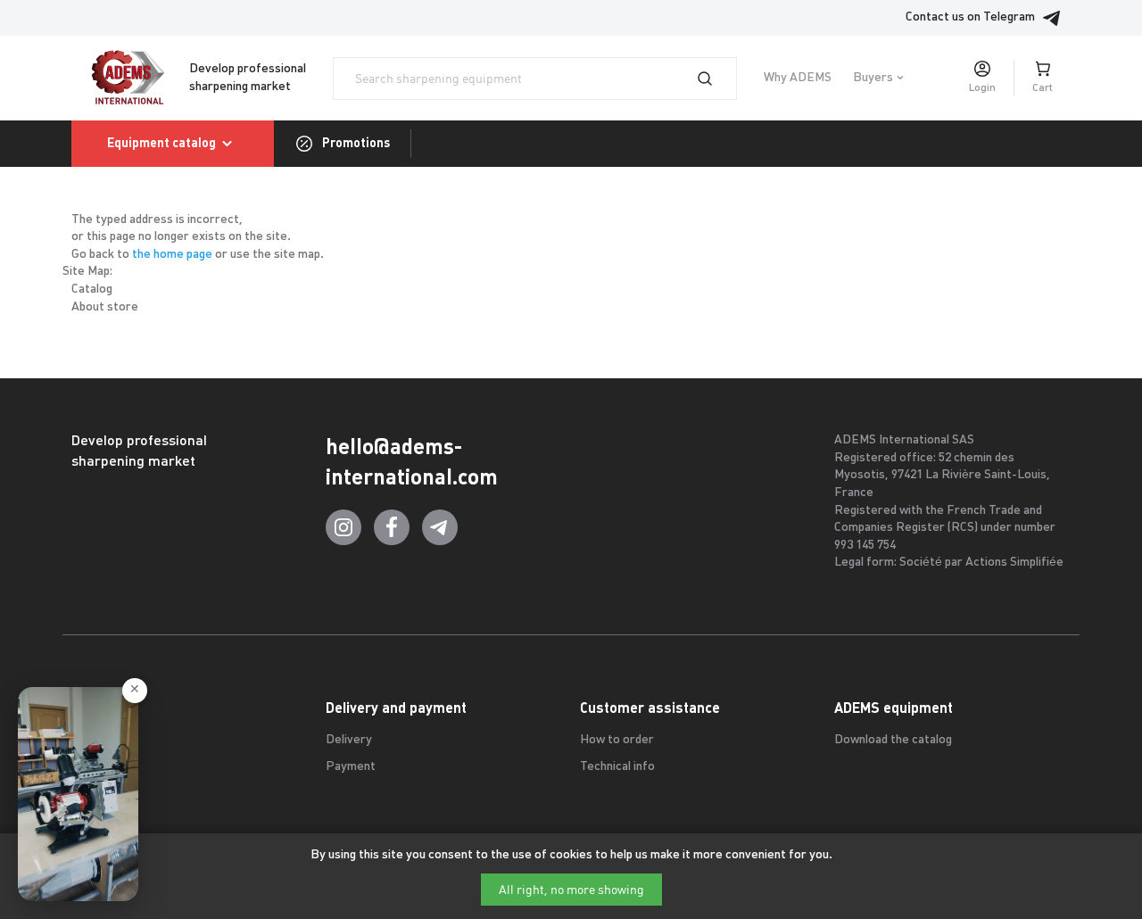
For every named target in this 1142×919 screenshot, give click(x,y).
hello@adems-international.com (412, 462)
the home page (172, 254)
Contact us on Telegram (970, 17)
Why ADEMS (798, 78)
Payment (351, 767)
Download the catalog (893, 740)
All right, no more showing (571, 889)
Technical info (617, 767)
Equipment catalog (161, 143)
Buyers (873, 78)
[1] (715, 78)
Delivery (349, 740)
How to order (617, 740)
